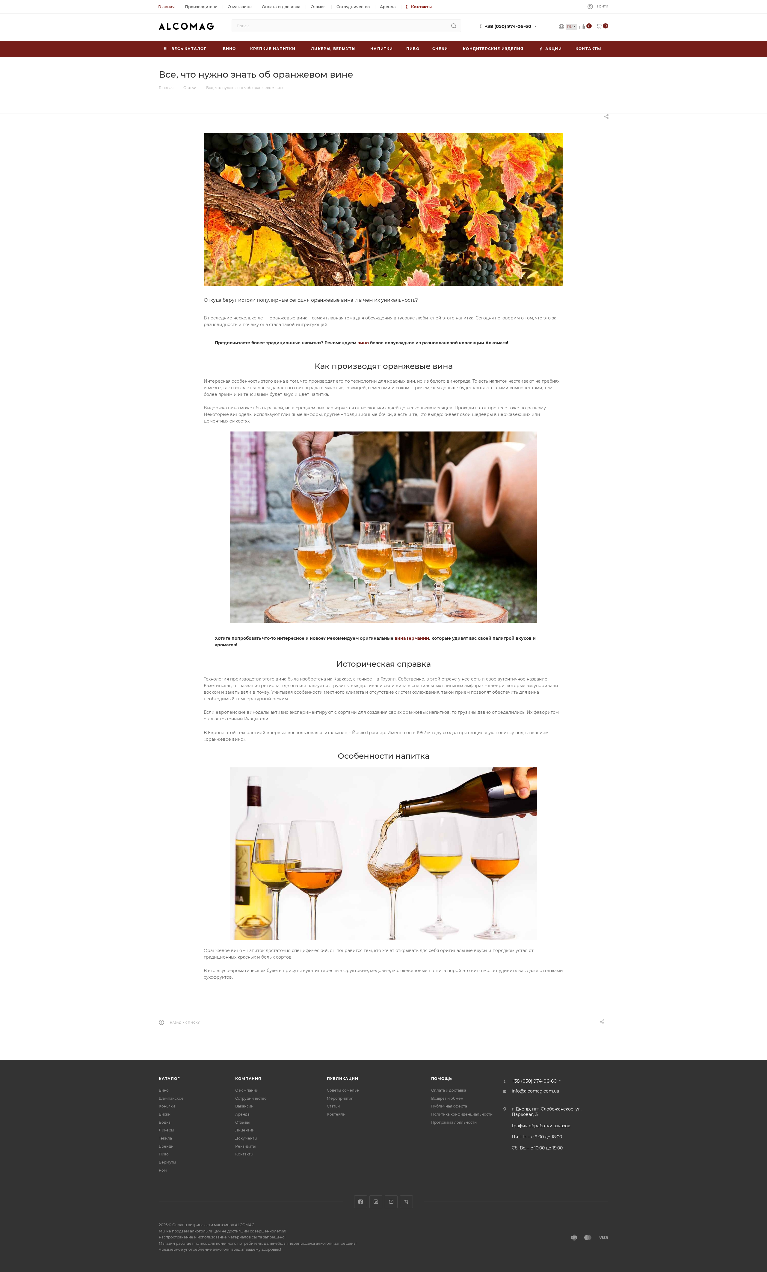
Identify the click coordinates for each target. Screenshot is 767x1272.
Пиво (164, 1154)
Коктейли (336, 1114)
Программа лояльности (454, 1122)
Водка (164, 1122)
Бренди (166, 1146)
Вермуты (167, 1162)
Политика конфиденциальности (462, 1114)
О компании (246, 1090)
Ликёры (166, 1130)
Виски (164, 1114)
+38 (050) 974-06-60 (508, 26)
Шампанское (171, 1098)
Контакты (244, 1154)
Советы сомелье (343, 1090)
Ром (163, 1170)
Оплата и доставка (448, 1090)
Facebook (360, 1201)
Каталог (169, 1078)
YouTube (391, 1201)
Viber (406, 1201)
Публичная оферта (449, 1106)
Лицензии (244, 1130)
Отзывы (242, 1122)
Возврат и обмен (447, 1098)
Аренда (242, 1114)
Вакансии (244, 1106)
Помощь (441, 1078)
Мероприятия (340, 1098)
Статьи (333, 1106)
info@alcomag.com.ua (535, 1091)
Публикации (342, 1078)
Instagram (375, 1201)
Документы (246, 1138)
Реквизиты (245, 1146)
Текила (165, 1138)
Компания (248, 1078)
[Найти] (453, 25)
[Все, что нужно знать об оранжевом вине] (383, 209)
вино (363, 342)
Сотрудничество (251, 1098)
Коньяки (167, 1106)
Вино (164, 1090)
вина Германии (412, 638)
